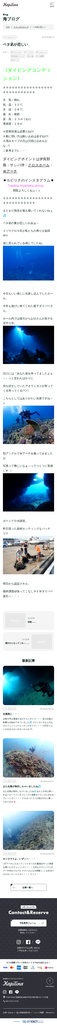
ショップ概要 (38, 1012)
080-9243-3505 (12, 1001)
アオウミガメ (17, 52)
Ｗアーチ (16, 60)
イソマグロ (29, 52)
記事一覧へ (28, 887)
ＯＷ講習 (41, 56)
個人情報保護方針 (23, 1012)
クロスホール (42, 52)
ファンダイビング (9, 37)
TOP (8, 27)
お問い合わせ (8, 1012)
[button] (52, 4)
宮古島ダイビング (18, 56)
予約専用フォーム (28, 923)
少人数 (31, 56)
